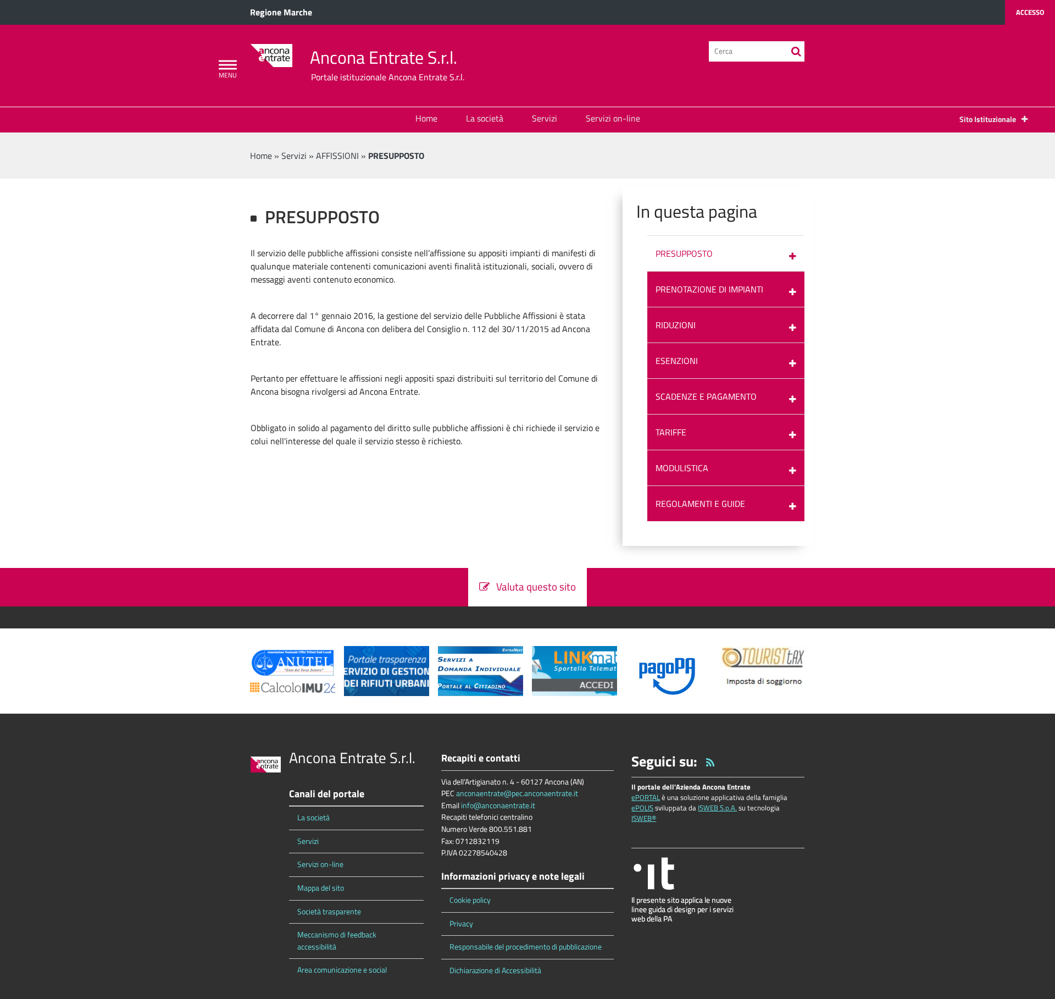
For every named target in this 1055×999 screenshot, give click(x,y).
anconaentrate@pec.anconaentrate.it (517, 793)
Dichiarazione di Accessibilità (495, 970)
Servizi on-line (613, 118)
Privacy (461, 924)
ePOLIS (642, 807)
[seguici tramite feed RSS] (710, 761)
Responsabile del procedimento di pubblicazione (525, 947)
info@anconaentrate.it (498, 805)
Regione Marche (281, 12)
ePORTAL (645, 797)
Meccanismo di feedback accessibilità (336, 941)
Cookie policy (470, 900)
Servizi (544, 118)
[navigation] (227, 65)
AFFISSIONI (337, 155)
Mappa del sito (320, 888)
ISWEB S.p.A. (717, 807)
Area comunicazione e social (342, 970)
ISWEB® (643, 818)
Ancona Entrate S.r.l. (383, 57)
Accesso (1030, 12)
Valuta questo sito (533, 586)
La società (484, 118)
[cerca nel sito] (796, 51)
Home (426, 118)
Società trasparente (329, 912)
